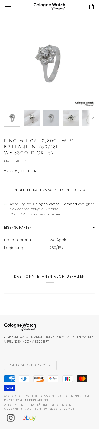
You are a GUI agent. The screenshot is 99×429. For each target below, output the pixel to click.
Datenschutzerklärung (26, 400)
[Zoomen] (14, 97)
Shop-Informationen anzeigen (36, 214)
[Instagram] (10, 418)
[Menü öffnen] (12, 6)
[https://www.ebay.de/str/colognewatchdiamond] (32, 418)
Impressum (79, 396)
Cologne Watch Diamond (32, 396)
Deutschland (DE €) (28, 365)
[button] (49, 227)
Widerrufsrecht (59, 409)
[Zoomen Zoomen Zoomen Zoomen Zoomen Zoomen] (49, 62)
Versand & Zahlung (22, 409)
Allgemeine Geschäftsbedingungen (38, 405)
